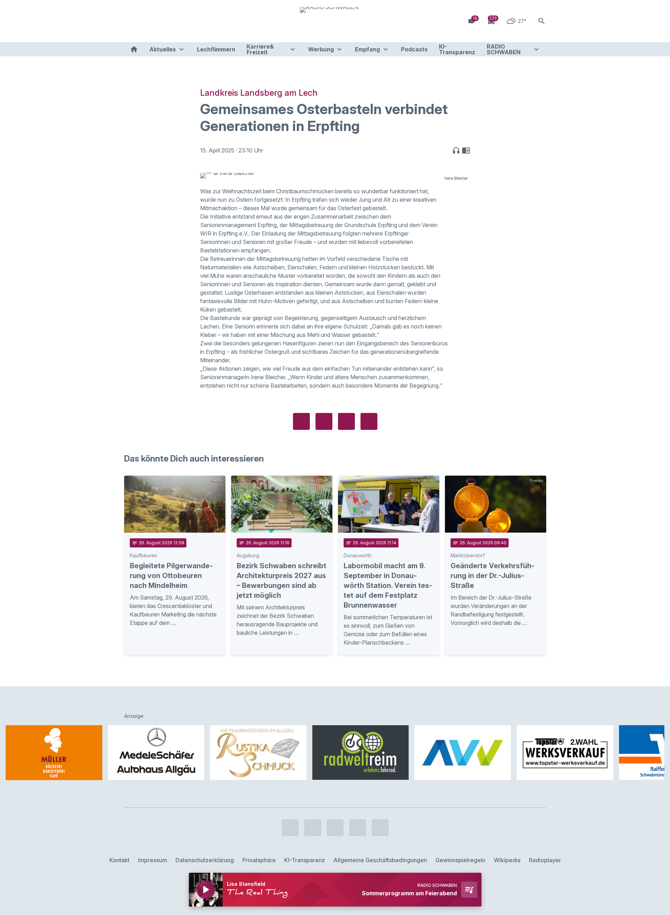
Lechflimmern (216, 49)
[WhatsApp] (173, 21)
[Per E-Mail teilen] (368, 421)
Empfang (367, 49)
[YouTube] (159, 21)
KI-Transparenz (457, 49)
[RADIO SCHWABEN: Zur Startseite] (335, 21)
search (541, 21)
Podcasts (414, 49)
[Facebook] (131, 21)
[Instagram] (145, 21)
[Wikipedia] (187, 21)
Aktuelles (162, 49)
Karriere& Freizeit (260, 49)
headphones (456, 150)
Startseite (134, 49)
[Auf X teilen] (323, 421)
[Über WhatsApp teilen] (346, 421)
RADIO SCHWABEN (504, 49)
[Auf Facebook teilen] (301, 421)
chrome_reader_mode (466, 150)
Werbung (321, 49)
